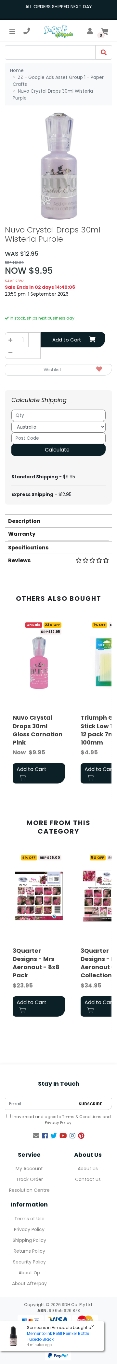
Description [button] (24, 521)
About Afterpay (29, 1283)
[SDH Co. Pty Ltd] (58, 31)
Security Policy (29, 1262)
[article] (39, 702)
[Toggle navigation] (12, 31)
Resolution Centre (29, 1190)
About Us (88, 1168)
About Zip (29, 1272)
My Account (29, 1168)
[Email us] (36, 1135)
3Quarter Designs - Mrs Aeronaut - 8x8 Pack (36, 963)
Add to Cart (66, 339)
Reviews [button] (19, 560)
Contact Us (88, 1179)
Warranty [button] (21, 534)
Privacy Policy (58, 1122)
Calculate (57, 449)
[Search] (103, 52)
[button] (58, 370)
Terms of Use (29, 1218)
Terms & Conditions (81, 1116)
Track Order (29, 1179)
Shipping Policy (29, 1240)
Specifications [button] (28, 547)
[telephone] (26, 31)
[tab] (58, 520)
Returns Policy (29, 1251)
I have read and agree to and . (61, 1119)
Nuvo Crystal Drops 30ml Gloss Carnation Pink (37, 730)
